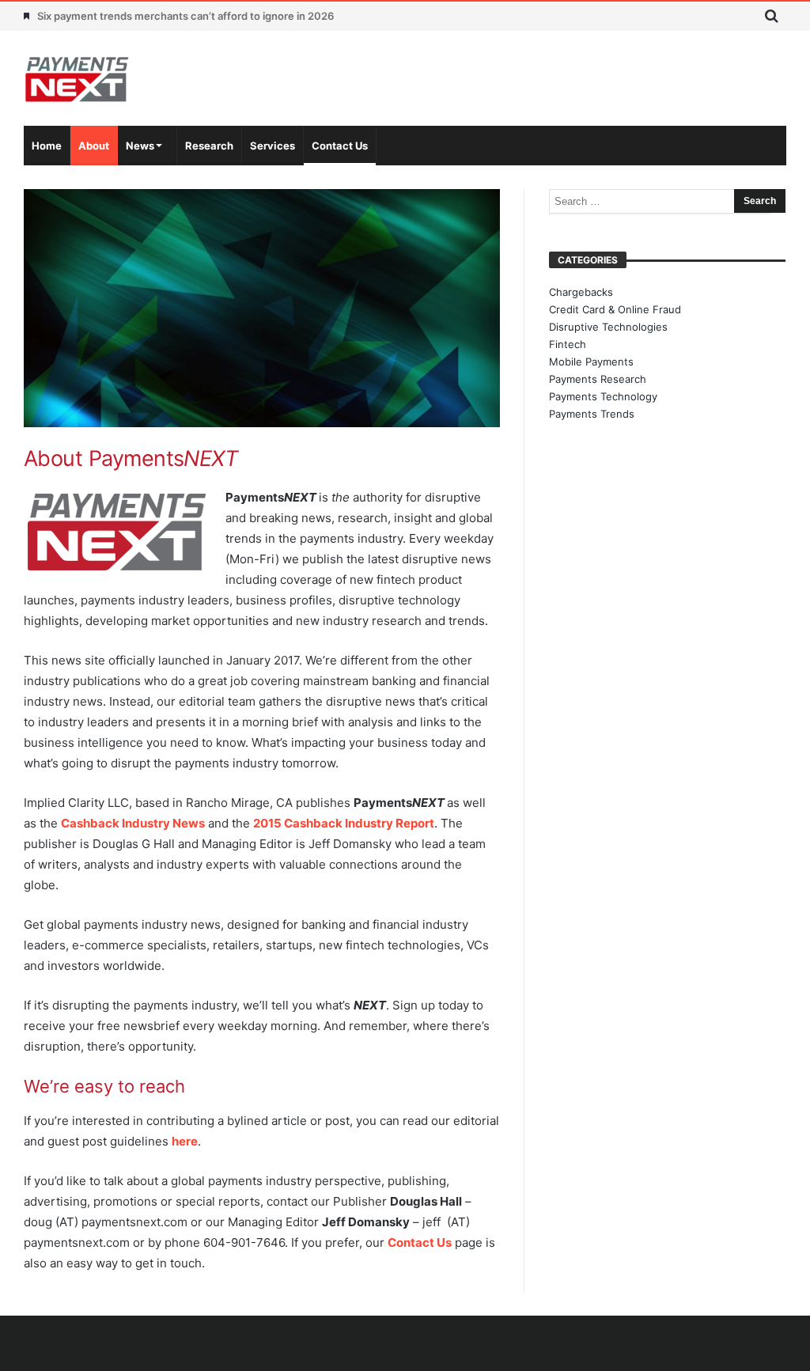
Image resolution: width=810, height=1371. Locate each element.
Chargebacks (581, 292)
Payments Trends (591, 413)
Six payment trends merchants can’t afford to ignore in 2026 (185, 15)
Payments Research (597, 379)
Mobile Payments (591, 361)
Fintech (567, 344)
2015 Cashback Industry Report (343, 823)
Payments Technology (603, 396)
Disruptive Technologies (608, 326)
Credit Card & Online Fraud (615, 309)
